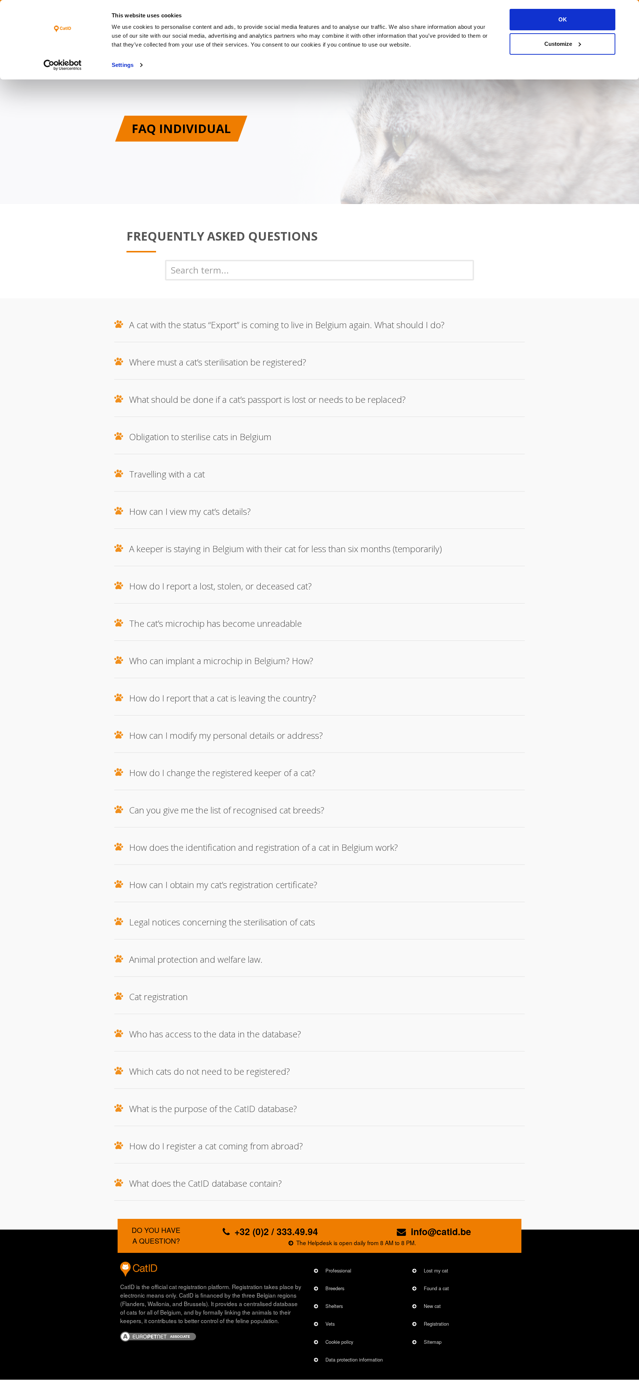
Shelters (334, 1305)
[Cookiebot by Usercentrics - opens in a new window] (62, 65)
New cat (432, 1305)
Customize (558, 44)
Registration (436, 1323)
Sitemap (433, 1341)
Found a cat (436, 1288)
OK (562, 19)
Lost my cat (436, 1270)
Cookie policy (339, 1341)
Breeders (334, 1288)
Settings (122, 65)
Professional (338, 1270)
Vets (330, 1323)
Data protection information (354, 1359)
